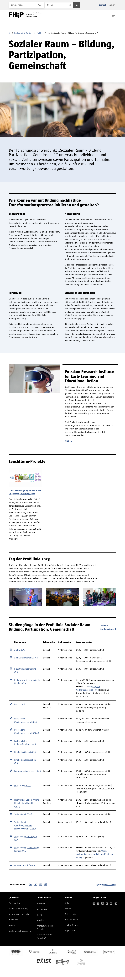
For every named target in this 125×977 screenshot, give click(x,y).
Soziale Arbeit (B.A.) (23, 814)
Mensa (12, 925)
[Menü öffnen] (113, 15)
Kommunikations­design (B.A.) (27, 771)
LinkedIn (30, 884)
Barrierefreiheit (71, 920)
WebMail (41, 903)
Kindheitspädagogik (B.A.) (25, 752)
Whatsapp (45, 884)
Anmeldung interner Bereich (46, 927)
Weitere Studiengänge (107, 627)
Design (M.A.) (20, 704)
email (40, 884)
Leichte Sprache (72, 925)
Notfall (68, 909)
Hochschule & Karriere (23, 33)
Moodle (40, 920)
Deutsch (102, 5)
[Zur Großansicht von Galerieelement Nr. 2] (62, 597)
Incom (39, 915)
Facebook (35, 884)
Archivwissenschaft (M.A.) (26, 658)
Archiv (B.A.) (19, 650)
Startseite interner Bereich (45, 936)
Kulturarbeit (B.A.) (22, 785)
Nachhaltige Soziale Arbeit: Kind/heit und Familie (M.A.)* (26, 803)
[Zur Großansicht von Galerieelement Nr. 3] (99, 597)
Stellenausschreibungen (20, 931)
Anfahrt (68, 903)
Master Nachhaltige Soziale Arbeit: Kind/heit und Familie (94, 854)
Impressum (70, 931)
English (112, 5)
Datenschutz (70, 914)
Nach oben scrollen (107, 885)
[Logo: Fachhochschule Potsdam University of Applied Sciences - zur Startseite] (25, 15)
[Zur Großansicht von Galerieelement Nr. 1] (25, 597)
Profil (38, 33)
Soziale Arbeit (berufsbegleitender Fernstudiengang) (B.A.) (25, 825)
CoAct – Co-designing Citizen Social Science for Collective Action (25, 492)
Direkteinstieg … (18, 5)
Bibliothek (13, 920)
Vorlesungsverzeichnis (19, 914)
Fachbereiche (15, 903)
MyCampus (42, 909)
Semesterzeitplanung (18, 909)
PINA (67, 441)
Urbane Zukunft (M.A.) (24, 865)
